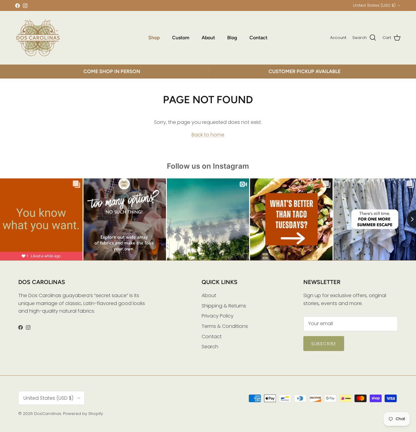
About (208, 37)
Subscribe (323, 344)
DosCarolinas (47, 413)
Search (210, 346)
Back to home (208, 134)
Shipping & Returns (224, 305)
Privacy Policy (218, 315)
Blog (232, 37)
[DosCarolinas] (38, 37)
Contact (258, 37)
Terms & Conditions (225, 326)
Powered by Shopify (83, 413)
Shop (154, 37)
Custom (180, 37)
